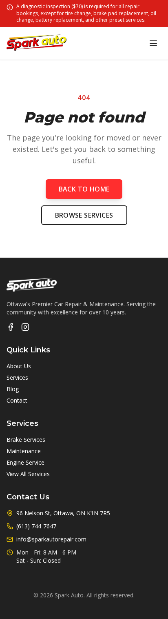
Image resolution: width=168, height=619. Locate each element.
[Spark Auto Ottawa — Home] (36, 43)
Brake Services (26, 439)
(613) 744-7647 (36, 526)
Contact (17, 400)
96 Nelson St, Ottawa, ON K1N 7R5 (63, 513)
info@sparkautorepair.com (51, 539)
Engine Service (25, 462)
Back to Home (84, 189)
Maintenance (24, 451)
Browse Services (84, 215)
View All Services (28, 474)
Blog (13, 389)
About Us (19, 366)
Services (17, 377)
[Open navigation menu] (153, 43)
